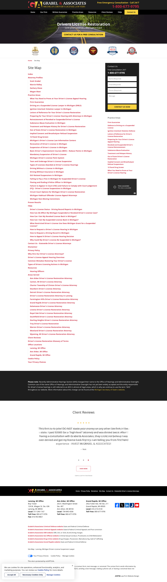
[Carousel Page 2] (83, 460)
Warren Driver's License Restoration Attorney (50, 327)
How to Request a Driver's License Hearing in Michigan (54, 229)
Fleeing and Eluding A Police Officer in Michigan (51, 182)
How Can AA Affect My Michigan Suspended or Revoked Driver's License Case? (64, 213)
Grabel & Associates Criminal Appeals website (45, 529)
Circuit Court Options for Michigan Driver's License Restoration (57, 192)
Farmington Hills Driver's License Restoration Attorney (54, 299)
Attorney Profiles (35, 77)
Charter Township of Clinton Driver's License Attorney (53, 285)
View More (83, 469)
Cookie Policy (33, 358)
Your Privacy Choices (37, 362)
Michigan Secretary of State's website (109, 389)
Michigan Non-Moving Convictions (45, 199)
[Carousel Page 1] (78, 460)
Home (33, 12)
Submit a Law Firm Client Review (83, 475)
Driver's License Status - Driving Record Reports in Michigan (56, 209)
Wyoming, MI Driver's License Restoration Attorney (52, 334)
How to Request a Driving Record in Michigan (49, 233)
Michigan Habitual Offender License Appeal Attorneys (53, 195)
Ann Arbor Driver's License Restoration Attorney (51, 278)
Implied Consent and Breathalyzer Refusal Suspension (53, 133)
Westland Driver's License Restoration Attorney (51, 330)
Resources (92, 12)
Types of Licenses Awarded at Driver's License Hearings (54, 165)
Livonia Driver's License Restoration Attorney (50, 309)
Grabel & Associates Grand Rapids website (44, 542)
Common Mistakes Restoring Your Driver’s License (50, 261)
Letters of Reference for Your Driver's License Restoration (55, 112)
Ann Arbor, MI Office (39, 351)
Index (30, 74)
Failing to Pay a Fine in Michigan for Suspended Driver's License (58, 179)
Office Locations (35, 344)
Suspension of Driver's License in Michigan (48, 147)
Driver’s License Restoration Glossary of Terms (48, 341)
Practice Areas (77, 12)
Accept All (11, 575)
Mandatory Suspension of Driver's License (48, 154)
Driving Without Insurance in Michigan (47, 172)
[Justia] (132, 505)
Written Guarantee (59, 12)
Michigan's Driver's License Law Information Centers (53, 140)
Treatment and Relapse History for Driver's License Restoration (57, 126)
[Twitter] (122, 505)
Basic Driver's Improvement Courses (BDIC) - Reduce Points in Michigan (61, 151)
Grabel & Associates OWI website (40, 533)
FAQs (120, 12)
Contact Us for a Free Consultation (83, 34)
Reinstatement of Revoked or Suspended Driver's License (55, 119)
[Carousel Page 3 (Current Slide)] (88, 460)
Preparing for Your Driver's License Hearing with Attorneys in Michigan (61, 116)
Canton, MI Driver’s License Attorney (46, 282)
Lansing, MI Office (38, 348)
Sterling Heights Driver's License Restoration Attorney (53, 320)
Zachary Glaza (36, 88)
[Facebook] (117, 505)
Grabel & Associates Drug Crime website (43, 539)
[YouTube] (137, 505)
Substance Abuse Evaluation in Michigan (47, 123)
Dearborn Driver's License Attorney (45, 289)
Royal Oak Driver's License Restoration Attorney (51, 313)
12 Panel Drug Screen (39, 137)
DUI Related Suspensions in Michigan (46, 175)
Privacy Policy (34, 250)
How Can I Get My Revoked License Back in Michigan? (53, 216)
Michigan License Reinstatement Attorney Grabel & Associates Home (57, 4)
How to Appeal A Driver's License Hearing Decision (52, 236)
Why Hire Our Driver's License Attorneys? (46, 254)
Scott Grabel (35, 81)
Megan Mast (35, 91)
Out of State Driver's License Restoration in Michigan (53, 130)
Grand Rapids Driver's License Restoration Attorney (52, 303)
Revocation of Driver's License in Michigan (48, 144)
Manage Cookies (68, 556)
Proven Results (34, 202)
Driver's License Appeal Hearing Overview (46, 257)
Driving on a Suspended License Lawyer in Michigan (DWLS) (55, 105)
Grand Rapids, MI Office (40, 355)
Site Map (102, 491)
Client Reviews (107, 12)
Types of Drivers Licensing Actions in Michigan (48, 264)
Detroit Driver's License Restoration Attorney (50, 292)
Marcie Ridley (36, 84)
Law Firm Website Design (127, 576)
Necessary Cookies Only (33, 575)
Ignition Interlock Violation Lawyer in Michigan (50, 109)
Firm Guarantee (37, 102)
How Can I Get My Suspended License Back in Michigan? (54, 220)
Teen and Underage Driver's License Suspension (51, 161)
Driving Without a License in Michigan (46, 168)
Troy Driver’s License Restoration (44, 323)
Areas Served (33, 275)
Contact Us (131, 12)
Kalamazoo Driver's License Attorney (46, 306)
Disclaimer (32, 247)
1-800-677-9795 (116, 72)
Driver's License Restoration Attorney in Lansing (51, 296)
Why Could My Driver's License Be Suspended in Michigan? (55, 240)
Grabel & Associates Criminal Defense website (45, 526)
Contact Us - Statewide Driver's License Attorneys (49, 243)
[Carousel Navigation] (83, 460)
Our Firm (43, 12)
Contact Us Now (122, 107)
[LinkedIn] (127, 505)
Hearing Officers (37, 271)
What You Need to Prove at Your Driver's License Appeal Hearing (58, 98)
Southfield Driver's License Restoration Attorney (51, 316)
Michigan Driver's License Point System (47, 158)
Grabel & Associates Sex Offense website (43, 536)
